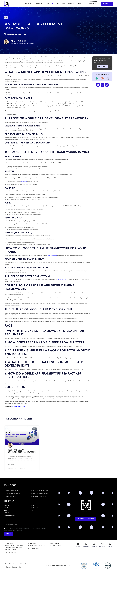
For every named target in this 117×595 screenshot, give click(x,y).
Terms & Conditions (11, 564)
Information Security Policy (13, 567)
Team (5, 510)
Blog (32, 505)
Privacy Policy (24, 564)
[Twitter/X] (94, 544)
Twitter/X (94, 546)
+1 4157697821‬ (93, 3)
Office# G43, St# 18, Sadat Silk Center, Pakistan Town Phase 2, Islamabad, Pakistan (14, 547)
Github (110, 546)
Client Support (92, 1)
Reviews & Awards (9, 515)
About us (6, 505)
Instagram (86, 546)
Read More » (11, 464)
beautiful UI (24, 181)
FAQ (32, 510)
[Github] (110, 544)
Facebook (102, 546)
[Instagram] (107, 85)
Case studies (35, 507)
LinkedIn (77, 546)
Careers (6, 513)
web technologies (62, 279)
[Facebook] (102, 85)
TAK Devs (67, 565)
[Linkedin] (98, 85)
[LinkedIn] (78, 544)
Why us (6, 507)
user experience (52, 255)
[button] (29, 4)
